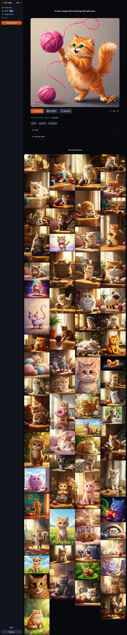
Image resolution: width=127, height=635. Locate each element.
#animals (42, 123)
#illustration (53, 123)
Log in (11, 627)
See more (55, 117)
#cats (34, 123)
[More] (110, 111)
